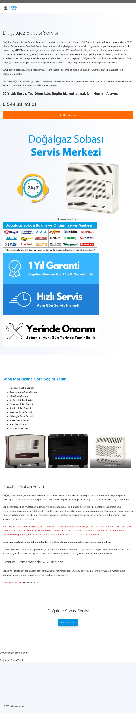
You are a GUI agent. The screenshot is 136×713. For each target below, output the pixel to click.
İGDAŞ (113, 549)
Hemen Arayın (68, 622)
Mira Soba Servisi (18, 428)
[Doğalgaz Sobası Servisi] (11, 8)
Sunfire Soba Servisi (20, 408)
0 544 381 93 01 (19, 104)
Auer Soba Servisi (18, 424)
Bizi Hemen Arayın (68, 115)
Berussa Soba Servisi (20, 412)
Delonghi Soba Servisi (21, 416)
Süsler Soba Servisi (19, 420)
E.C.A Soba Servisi (18, 396)
